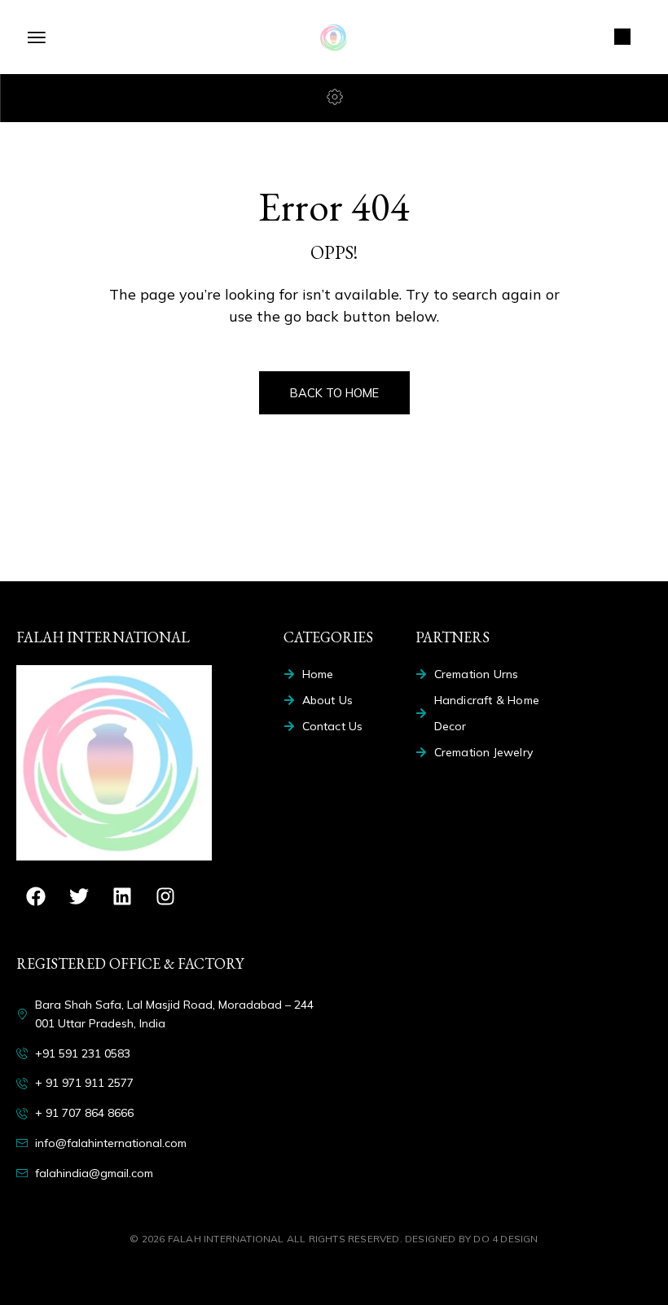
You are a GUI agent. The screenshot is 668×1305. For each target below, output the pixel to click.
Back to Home (334, 393)
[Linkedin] (122, 896)
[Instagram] (165, 896)
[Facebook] (35, 896)
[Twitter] (79, 896)
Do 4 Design (505, 1239)
